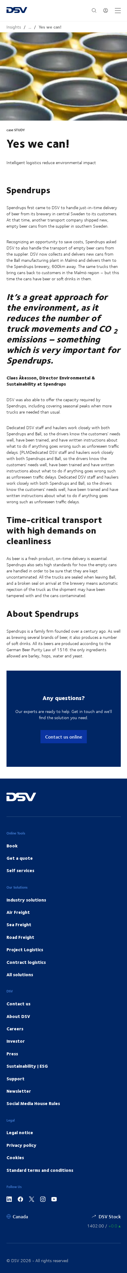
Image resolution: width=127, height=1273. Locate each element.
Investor (15, 1040)
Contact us (18, 1003)
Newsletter (18, 1090)
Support (15, 1078)
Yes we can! (50, 27)
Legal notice (19, 1132)
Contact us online (63, 736)
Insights (13, 27)
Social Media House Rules (33, 1103)
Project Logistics (24, 949)
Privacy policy (21, 1145)
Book (12, 845)
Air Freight (18, 912)
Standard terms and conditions (39, 1170)
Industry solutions (26, 899)
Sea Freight (18, 924)
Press (12, 1053)
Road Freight (20, 937)
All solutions (19, 974)
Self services (20, 870)
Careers (14, 1028)
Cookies (15, 1157)
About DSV (18, 1016)
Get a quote (19, 858)
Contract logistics (26, 962)
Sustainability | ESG (27, 1065)
